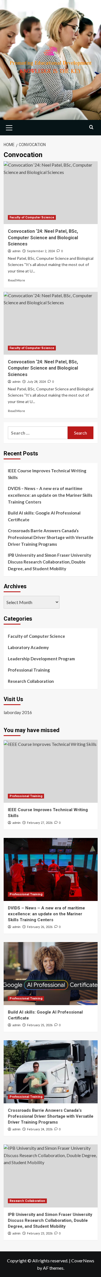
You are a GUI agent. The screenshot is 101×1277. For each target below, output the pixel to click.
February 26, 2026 (39, 927)
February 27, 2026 (39, 823)
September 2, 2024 (41, 251)
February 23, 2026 (39, 1233)
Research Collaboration (31, 681)
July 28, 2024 (36, 382)
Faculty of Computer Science (32, 217)
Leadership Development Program (41, 658)
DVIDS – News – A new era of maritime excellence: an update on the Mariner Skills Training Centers (50, 495)
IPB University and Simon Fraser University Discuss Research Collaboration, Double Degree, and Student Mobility (49, 562)
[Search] (91, 127)
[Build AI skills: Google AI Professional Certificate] (51, 973)
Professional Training (29, 669)
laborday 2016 (18, 712)
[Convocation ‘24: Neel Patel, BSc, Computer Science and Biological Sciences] (51, 192)
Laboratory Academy (28, 647)
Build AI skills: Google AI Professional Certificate (44, 516)
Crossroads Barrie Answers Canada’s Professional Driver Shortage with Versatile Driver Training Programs (50, 537)
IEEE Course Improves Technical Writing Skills (47, 474)
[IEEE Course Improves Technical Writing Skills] (51, 771)
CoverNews (82, 1260)
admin (16, 251)
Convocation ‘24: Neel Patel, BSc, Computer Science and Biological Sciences (43, 238)
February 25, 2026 (39, 1025)
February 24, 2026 (39, 1129)
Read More (16, 280)
